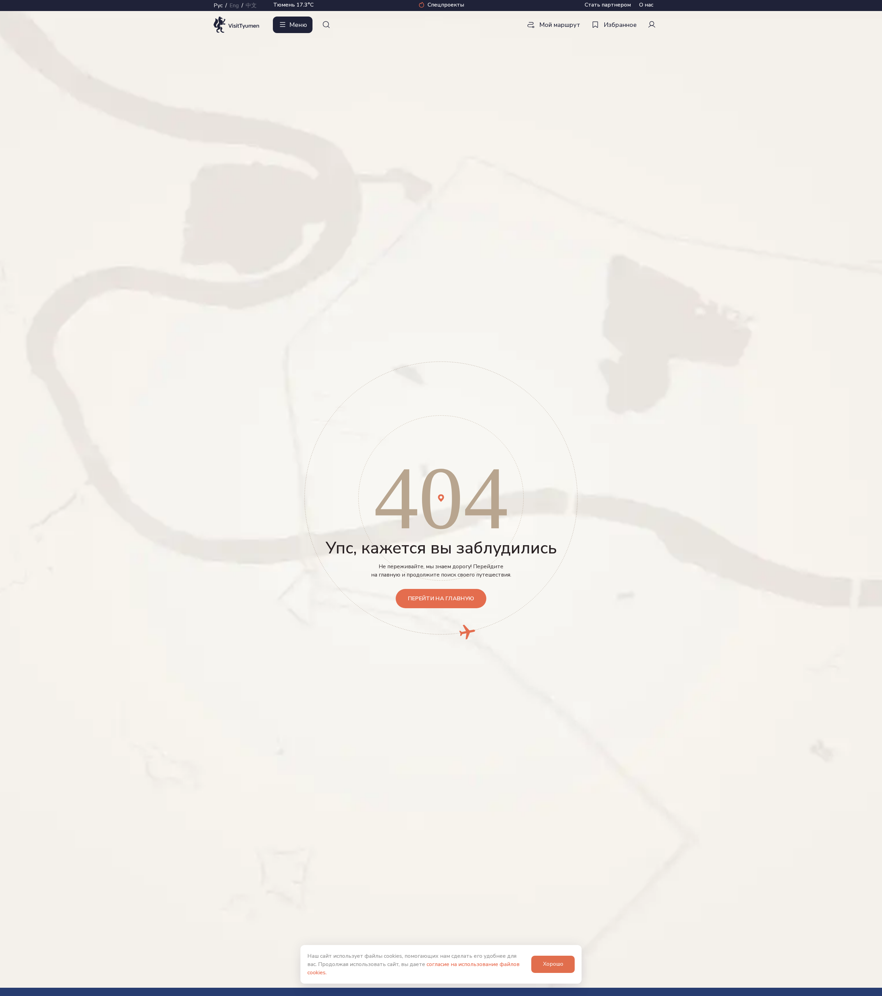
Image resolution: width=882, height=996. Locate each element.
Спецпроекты (446, 4)
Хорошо (553, 964)
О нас (646, 4)
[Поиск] (326, 25)
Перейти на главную (441, 598)
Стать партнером (608, 4)
